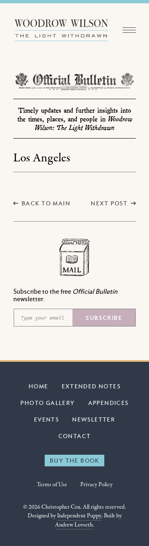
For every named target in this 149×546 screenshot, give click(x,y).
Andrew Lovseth (74, 525)
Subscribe (104, 317)
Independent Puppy (79, 516)
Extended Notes (91, 386)
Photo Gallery (47, 403)
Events (46, 419)
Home (38, 386)
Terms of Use (52, 485)
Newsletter (93, 419)
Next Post (109, 203)
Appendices (108, 403)
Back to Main (46, 203)
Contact (74, 436)
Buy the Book (74, 460)
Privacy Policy (96, 485)
